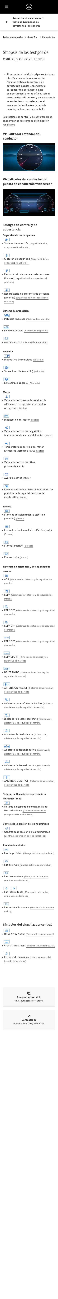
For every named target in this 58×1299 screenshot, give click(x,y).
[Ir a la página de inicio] (29, 6)
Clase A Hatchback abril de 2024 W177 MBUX (32, 37)
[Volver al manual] (8, 22)
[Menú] (6, 7)
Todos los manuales (13, 37)
